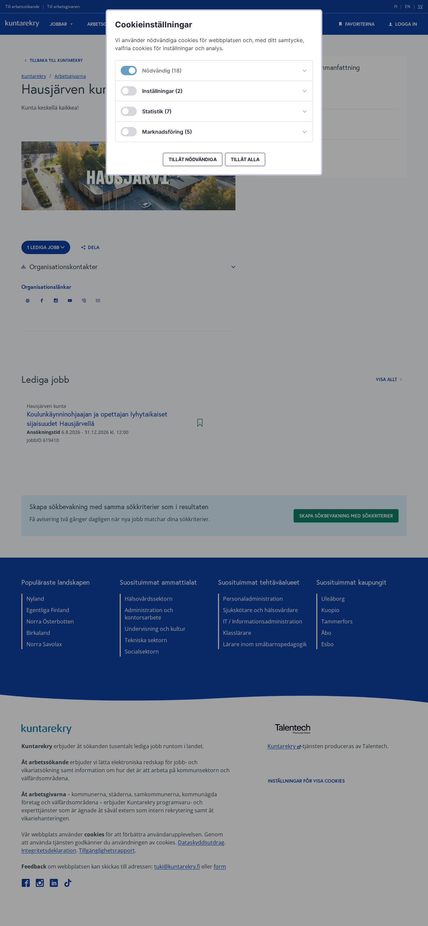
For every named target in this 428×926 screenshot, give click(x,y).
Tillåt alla (245, 159)
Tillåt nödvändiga (193, 159)
